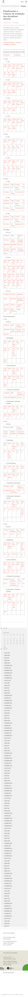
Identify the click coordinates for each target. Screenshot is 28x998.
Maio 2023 (6, 745)
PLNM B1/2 (17, 55)
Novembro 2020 (8, 820)
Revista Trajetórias (7, 979)
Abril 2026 (6, 660)
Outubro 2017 (7, 913)
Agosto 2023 (7, 738)
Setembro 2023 (8, 735)
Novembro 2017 (8, 911)
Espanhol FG (13, 262)
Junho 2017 (7, 923)
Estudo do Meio (13, 66)
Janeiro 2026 (7, 668)
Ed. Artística (22, 66)
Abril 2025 (6, 690)
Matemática (9, 66)
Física (5, 298)
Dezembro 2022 (8, 758)
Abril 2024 (6, 718)
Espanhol (6, 334)
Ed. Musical (14, 148)
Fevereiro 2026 (8, 665)
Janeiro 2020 (7, 845)
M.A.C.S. (20, 244)
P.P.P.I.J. (20, 397)
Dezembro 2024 (8, 700)
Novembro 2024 (8, 703)
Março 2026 (7, 662)
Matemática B (9, 276)
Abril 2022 (6, 778)
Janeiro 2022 (7, 785)
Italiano (6, 253)
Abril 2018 (6, 898)
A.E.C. (19, 490)
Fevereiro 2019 (8, 873)
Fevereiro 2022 (8, 783)
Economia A (18, 276)
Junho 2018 (7, 893)
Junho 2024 (7, 713)
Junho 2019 (7, 863)
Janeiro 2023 (7, 755)
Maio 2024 (6, 715)
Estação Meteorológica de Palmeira (11, 984)
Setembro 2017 (8, 916)
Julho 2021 (7, 800)
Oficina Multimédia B (13, 311)
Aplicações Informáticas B (20, 300)
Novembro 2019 (8, 850)
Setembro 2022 (8, 765)
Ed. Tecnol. (9, 148)
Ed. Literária (9, 74)
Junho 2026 (7, 655)
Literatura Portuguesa (18, 284)
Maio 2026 (6, 657)
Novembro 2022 (8, 760)
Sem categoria (15, 22)
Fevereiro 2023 (8, 753)
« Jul (4, 647)
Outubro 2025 (7, 675)
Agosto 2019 (7, 858)
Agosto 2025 (7, 680)
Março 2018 (7, 901)
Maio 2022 (6, 775)
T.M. (18, 349)
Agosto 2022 (7, 768)
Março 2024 (7, 720)
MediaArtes (18, 224)
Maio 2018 (6, 896)
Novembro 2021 (8, 790)
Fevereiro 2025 (8, 695)
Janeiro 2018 (7, 906)
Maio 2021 (6, 805)
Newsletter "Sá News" (8, 981)
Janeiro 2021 (7, 815)
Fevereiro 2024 (8, 723)
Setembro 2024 (8, 708)
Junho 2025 (7, 685)
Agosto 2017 (7, 918)
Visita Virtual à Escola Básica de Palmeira (12, 966)
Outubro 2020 (7, 823)
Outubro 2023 (7, 733)
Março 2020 (7, 840)
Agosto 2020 (7, 828)
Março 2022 (7, 780)
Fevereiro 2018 (8, 903)
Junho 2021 (7, 803)
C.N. (18, 140)
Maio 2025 (6, 688)
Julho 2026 (7, 652)
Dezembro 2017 (8, 908)
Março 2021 (7, 810)
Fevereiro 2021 (8, 813)
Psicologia (6, 397)
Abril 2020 (6, 838)
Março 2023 (7, 750)
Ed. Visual (18, 148)
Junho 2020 (7, 833)
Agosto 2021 (7, 798)
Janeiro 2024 (7, 725)
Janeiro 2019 (7, 875)
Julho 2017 (7, 921)
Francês (17, 184)
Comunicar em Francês (22, 512)
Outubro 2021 (7, 793)
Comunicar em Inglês (13, 605)
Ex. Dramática (13, 74)
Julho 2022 (7, 770)
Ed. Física (5, 74)
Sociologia (6, 490)
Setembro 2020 (8, 825)
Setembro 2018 (8, 886)
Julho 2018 (7, 891)
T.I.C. (22, 146)
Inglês (12, 184)
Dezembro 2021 (8, 788)
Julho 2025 (7, 683)
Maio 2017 (6, 926)
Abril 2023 (6, 748)
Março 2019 (7, 870)
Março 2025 (7, 693)
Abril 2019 (6, 868)
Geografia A (22, 268)
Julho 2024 (7, 710)
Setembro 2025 (8, 678)
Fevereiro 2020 (8, 843)
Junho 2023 (7, 743)
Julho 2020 (7, 830)
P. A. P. (24, 583)
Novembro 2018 (8, 881)
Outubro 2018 (7, 883)
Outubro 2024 (7, 705)
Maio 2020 (6, 835)
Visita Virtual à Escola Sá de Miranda (11, 946)
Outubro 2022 (7, 763)
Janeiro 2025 (7, 698)
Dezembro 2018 (8, 878)
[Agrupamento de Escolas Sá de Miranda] (3, 1)
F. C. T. (12, 534)
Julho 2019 (7, 860)
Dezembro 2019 (8, 848)
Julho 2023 (7, 740)
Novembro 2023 (8, 730)
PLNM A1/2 (7, 55)
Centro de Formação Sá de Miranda (11, 977)
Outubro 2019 (7, 853)
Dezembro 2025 (8, 670)
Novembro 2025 (8, 673)
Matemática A (5, 276)
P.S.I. (5, 534)
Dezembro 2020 (8, 818)
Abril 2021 (6, 808)
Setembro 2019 (8, 855)
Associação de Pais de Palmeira (10, 986)
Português (6, 184)
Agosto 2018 (7, 888)
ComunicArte (18, 192)
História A (12, 304)
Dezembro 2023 (8, 728)
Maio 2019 (6, 865)
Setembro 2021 (8, 795)
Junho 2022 (7, 773)
